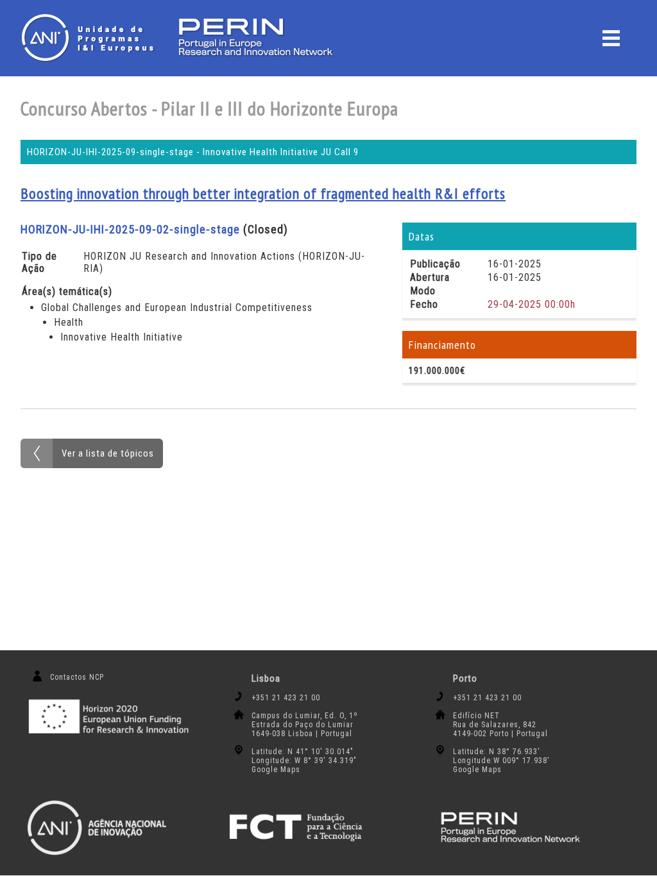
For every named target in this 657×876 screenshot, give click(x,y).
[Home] (91, 37)
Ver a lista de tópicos (108, 453)
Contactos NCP (77, 677)
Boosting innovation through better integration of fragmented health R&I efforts (263, 193)
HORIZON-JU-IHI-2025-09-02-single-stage (130, 229)
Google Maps (276, 769)
